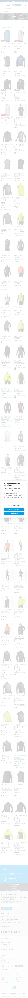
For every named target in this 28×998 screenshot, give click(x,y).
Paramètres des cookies (14, 505)
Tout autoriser (14, 513)
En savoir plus (7, 501)
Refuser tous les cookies (14, 509)
